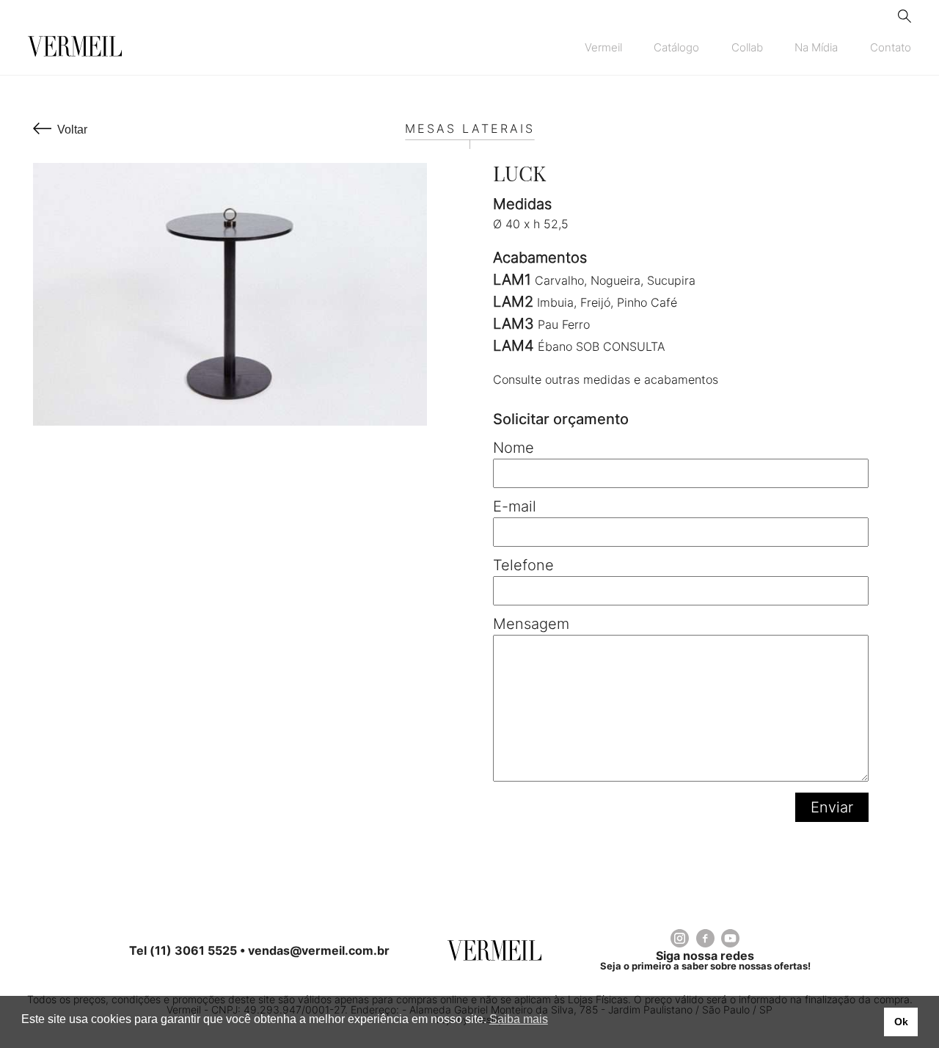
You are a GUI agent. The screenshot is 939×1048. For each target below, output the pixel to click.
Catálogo (676, 47)
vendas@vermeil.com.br (319, 950)
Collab (747, 47)
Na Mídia (816, 47)
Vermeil (603, 47)
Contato (890, 47)
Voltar (72, 129)
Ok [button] (901, 1021)
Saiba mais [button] (518, 1019)
